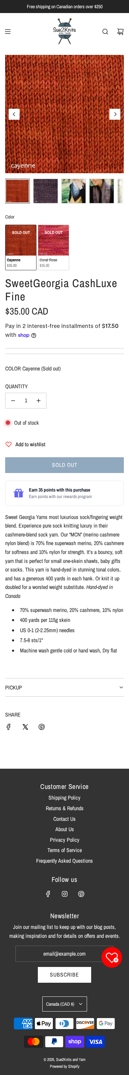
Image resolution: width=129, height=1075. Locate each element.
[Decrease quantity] (13, 400)
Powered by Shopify (64, 1066)
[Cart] (120, 31)
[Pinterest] (81, 893)
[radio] (20, 247)
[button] (14, 114)
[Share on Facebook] (8, 728)
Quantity (16, 386)
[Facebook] (48, 893)
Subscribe (64, 974)
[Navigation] (7, 31)
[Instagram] (64, 893)
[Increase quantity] (38, 400)
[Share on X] (25, 728)
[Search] (105, 31)
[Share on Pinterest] (41, 728)
